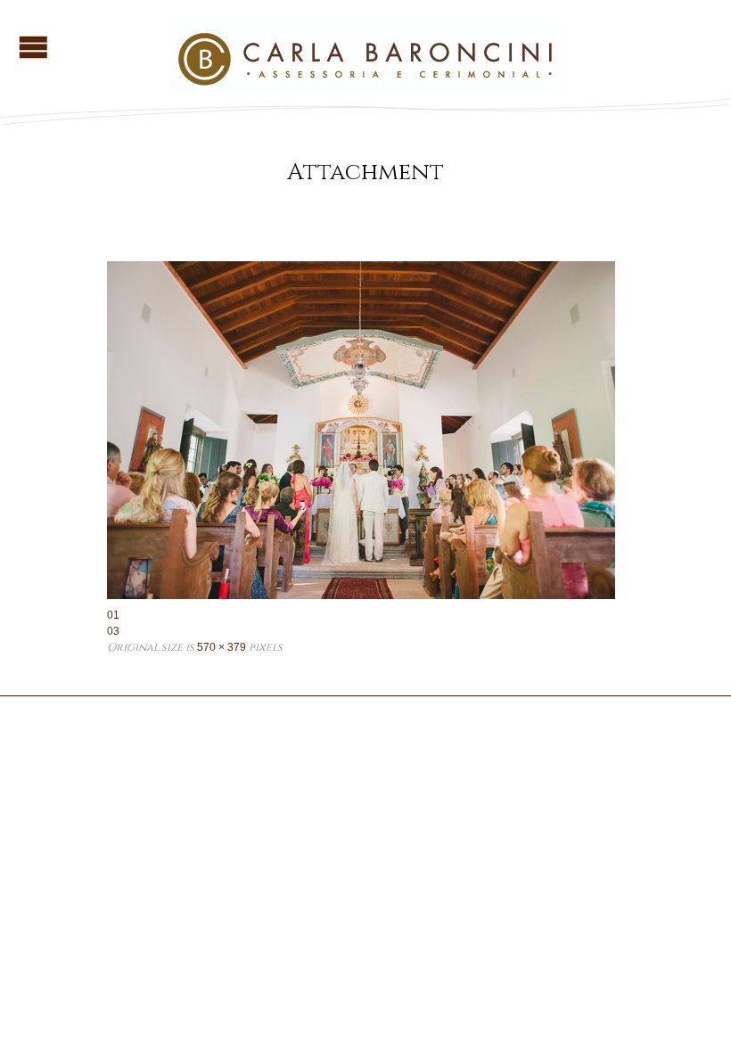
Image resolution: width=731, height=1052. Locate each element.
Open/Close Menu (33, 46)
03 (113, 631)
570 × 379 (221, 647)
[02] (365, 430)
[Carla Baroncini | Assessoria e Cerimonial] (365, 85)
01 (113, 615)
